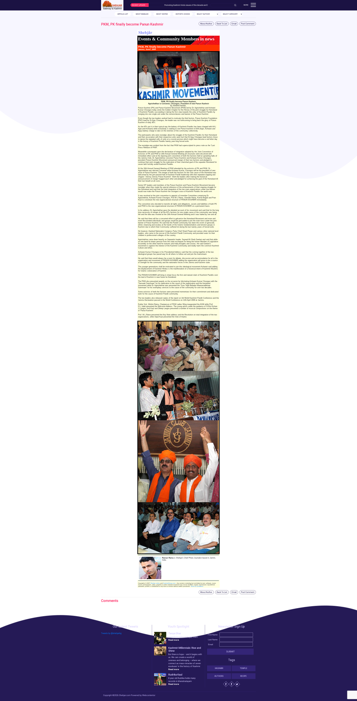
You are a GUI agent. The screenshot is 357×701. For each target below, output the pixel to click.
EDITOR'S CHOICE (183, 14)
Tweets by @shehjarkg (111, 633)
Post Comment (247, 24)
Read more (173, 640)
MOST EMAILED (142, 14)
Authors (219, 676)
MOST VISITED (162, 14)
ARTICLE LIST (122, 14)
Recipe (243, 676)
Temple (243, 668)
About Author (206, 24)
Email (234, 24)
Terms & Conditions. (197, 586)
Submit (230, 651)
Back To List (222, 24)
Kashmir (219, 668)
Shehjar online (155, 583)
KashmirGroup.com (169, 583)
